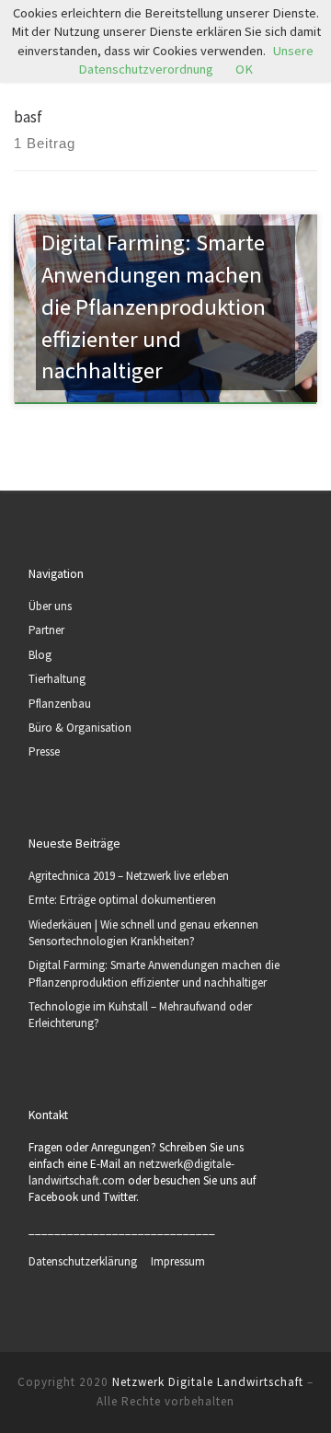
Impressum (178, 1261)
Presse (44, 751)
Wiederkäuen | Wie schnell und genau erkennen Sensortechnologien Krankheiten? (143, 933)
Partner (46, 630)
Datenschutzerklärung (90, 1261)
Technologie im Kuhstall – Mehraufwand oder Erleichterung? (140, 1015)
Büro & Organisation (80, 727)
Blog (40, 655)
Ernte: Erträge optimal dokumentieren (122, 899)
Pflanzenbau (60, 703)
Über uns (50, 606)
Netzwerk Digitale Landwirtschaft (207, 1382)
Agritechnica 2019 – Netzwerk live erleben (129, 876)
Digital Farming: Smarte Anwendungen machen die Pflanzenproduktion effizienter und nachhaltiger (154, 973)
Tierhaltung (57, 679)
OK (244, 69)
